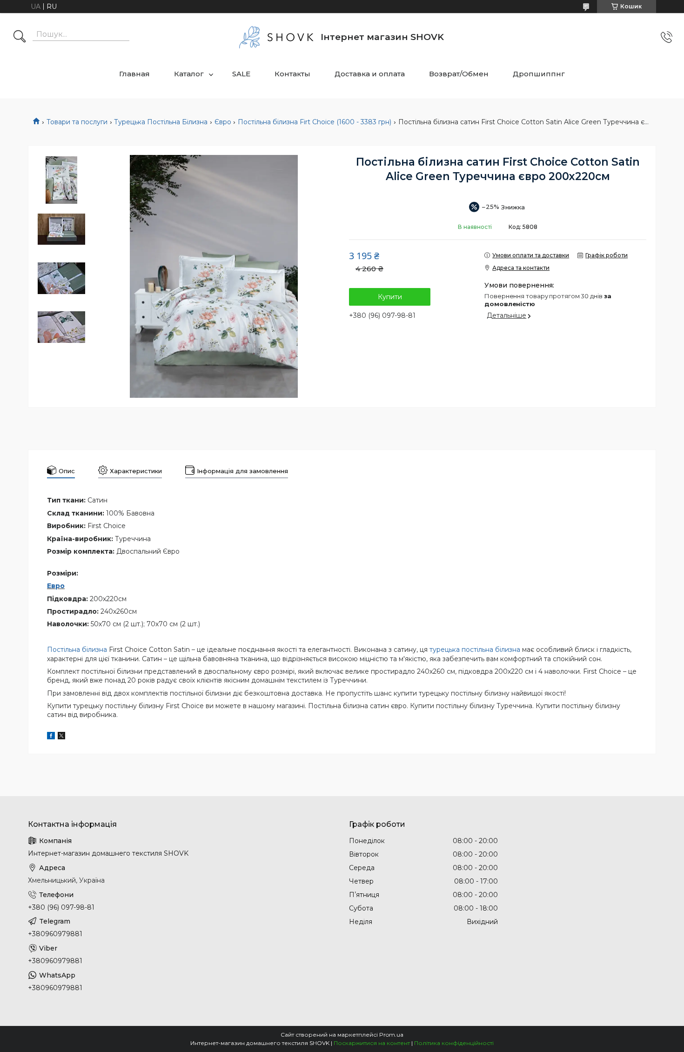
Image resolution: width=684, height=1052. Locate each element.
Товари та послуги (77, 122)
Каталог (189, 73)
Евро (56, 586)
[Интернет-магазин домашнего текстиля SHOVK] (276, 37)
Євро (223, 122)
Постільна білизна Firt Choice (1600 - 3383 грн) (314, 122)
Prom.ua (391, 1034)
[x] (61, 737)
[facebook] (51, 737)
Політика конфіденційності (454, 1042)
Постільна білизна (77, 649)
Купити (390, 297)
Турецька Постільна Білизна (161, 122)
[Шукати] (19, 37)
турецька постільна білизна (474, 649)
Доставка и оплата (370, 73)
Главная (134, 73)
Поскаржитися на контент (372, 1042)
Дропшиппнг (539, 73)
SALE (241, 73)
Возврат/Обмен (459, 73)
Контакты (292, 73)
